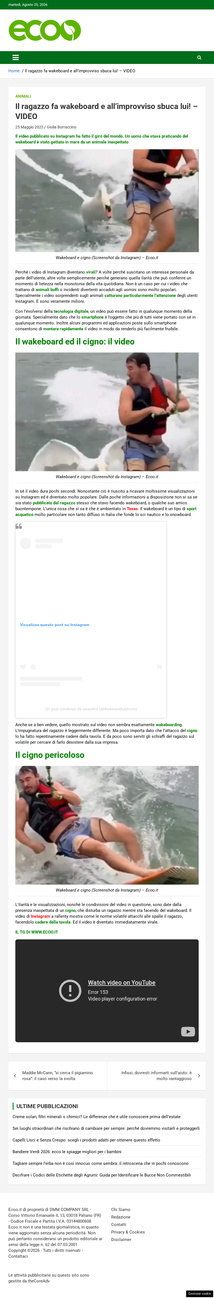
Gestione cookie (199, 1293)
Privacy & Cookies (128, 1232)
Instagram (40, 916)
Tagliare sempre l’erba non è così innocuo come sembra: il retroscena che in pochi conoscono (101, 1163)
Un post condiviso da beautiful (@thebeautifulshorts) (91, 709)
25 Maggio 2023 (29, 127)
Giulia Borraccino (61, 127)
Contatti (118, 1224)
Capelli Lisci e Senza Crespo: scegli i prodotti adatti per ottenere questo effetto (86, 1140)
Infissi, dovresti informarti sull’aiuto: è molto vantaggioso (156, 1075)
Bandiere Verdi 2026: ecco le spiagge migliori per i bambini (67, 1151)
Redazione (120, 1217)
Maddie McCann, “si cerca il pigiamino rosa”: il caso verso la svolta (57, 1075)
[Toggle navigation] (15, 57)
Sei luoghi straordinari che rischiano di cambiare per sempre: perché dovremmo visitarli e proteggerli (106, 1128)
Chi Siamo (120, 1209)
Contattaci (18, 1256)
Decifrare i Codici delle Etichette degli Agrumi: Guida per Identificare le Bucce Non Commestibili (102, 1175)
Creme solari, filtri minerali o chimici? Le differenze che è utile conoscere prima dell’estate (97, 1116)
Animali (23, 96)
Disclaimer (121, 1239)
